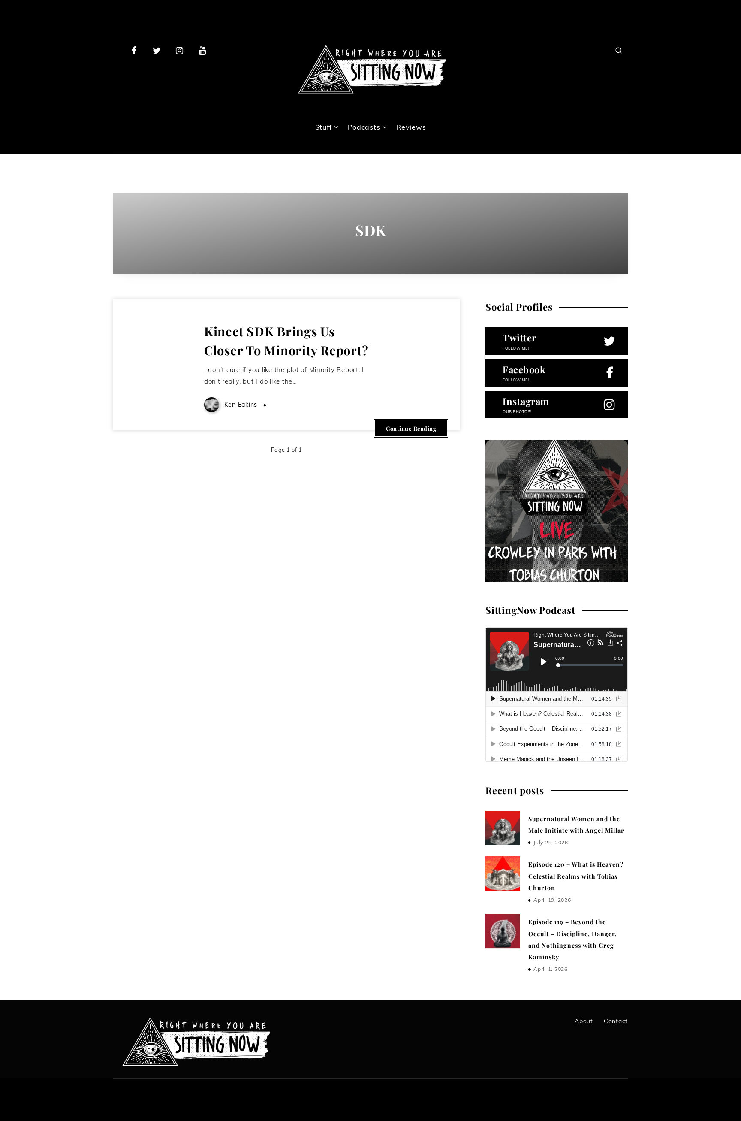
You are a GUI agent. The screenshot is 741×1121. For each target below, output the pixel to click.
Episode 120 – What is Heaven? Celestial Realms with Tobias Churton (576, 876)
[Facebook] (134, 50)
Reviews (411, 127)
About (584, 1021)
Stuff (323, 127)
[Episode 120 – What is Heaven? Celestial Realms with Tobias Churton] (502, 873)
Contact (616, 1021)
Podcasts (364, 127)
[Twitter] (157, 50)
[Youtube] (202, 50)
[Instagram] (179, 50)
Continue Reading (411, 428)
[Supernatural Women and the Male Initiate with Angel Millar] (502, 828)
